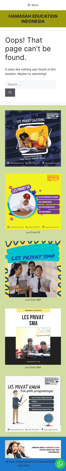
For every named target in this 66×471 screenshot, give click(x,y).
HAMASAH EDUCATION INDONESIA (33, 19)
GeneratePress (39, 465)
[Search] (10, 93)
